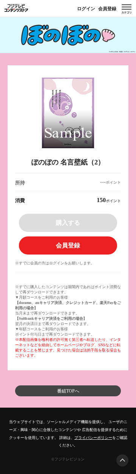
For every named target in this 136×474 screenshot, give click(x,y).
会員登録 (107, 8)
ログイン (86, 8)
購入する (68, 222)
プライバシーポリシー (93, 438)
